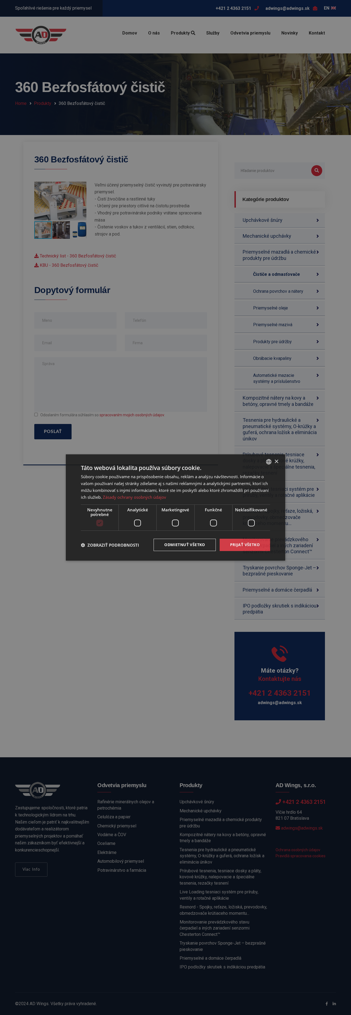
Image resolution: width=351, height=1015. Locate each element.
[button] (110, 545)
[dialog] (175, 507)
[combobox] (268, 462)
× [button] (276, 461)
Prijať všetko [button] (245, 544)
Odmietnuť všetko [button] (184, 544)
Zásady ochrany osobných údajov (134, 497)
